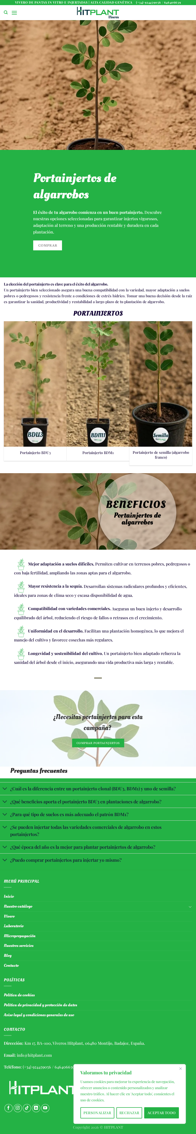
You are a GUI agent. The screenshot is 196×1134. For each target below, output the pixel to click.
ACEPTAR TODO (162, 1112)
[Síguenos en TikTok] (27, 1108)
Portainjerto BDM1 (98, 452)
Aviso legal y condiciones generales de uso (39, 1015)
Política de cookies (19, 995)
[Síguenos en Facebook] (8, 1108)
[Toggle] (5, 789)
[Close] (180, 1068)
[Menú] (14, 12)
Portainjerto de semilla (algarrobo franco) (161, 454)
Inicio (9, 896)
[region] (130, 1094)
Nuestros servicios (18, 945)
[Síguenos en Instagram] (18, 1108)
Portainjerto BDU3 (35, 452)
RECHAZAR (129, 1112)
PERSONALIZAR (97, 1112)
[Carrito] (188, 12)
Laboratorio (13, 926)
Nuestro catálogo (18, 906)
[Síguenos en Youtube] (45, 1108)
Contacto (11, 965)
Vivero (9, 916)
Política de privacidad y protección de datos (40, 1005)
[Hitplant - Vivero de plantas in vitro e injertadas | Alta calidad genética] (98, 12)
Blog (7, 955)
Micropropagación (19, 936)
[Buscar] (6, 12)
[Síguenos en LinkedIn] (36, 1108)
